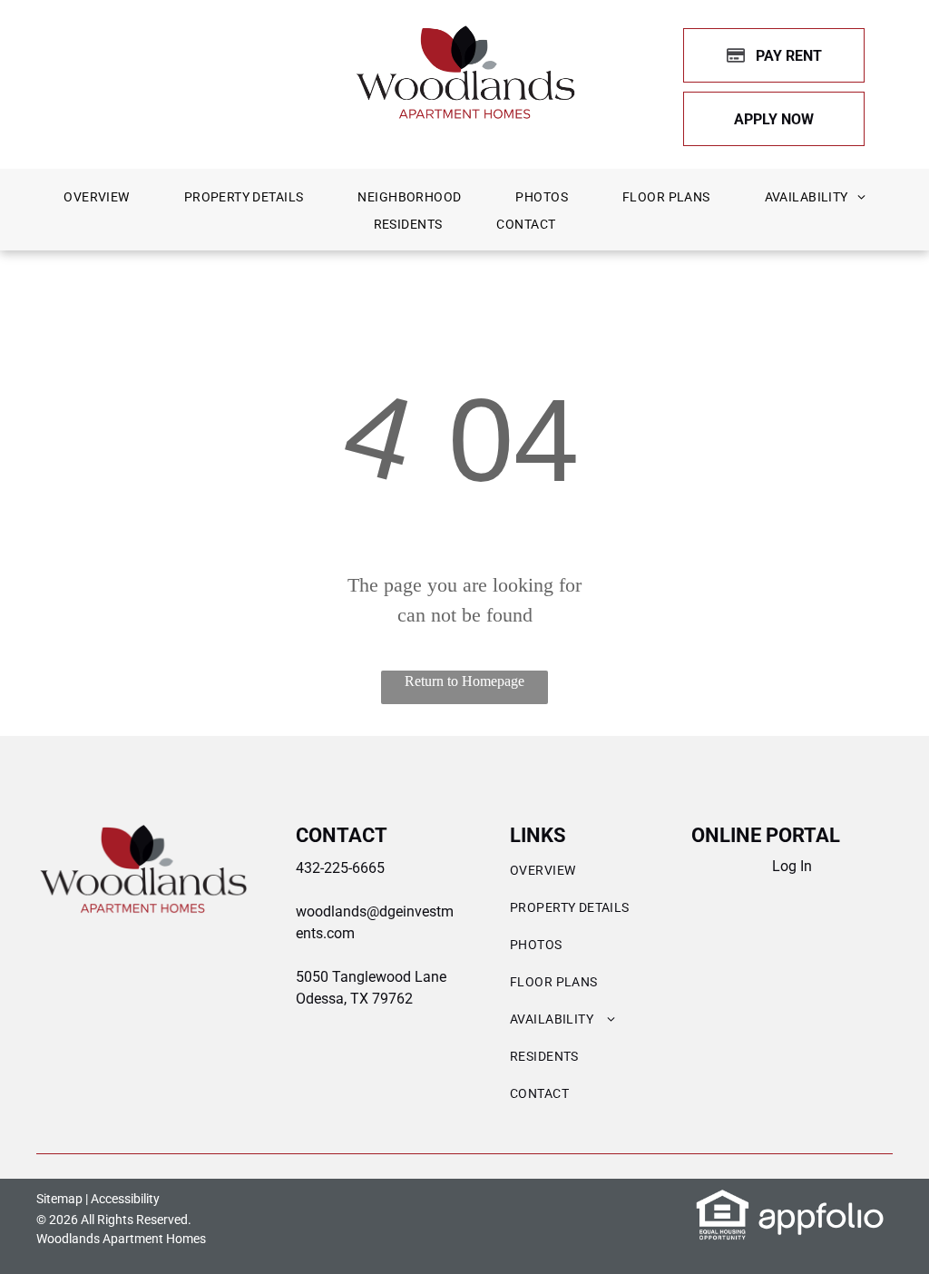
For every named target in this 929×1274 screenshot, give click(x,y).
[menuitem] (96, 197)
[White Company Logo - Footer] (143, 832)
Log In (792, 866)
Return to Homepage (464, 681)
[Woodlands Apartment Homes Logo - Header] (465, 33)
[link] (774, 119)
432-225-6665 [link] (340, 868)
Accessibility (125, 1198)
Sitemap (59, 1198)
